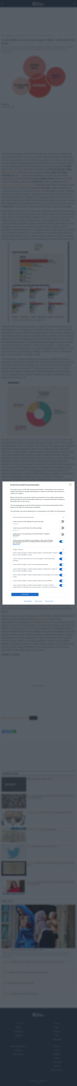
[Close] (71, 485)
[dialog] (38, 543)
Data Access (38, 601)
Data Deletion (28, 601)
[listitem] (38, 517)
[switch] (61, 521)
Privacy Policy (49, 601)
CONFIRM (25, 594)
